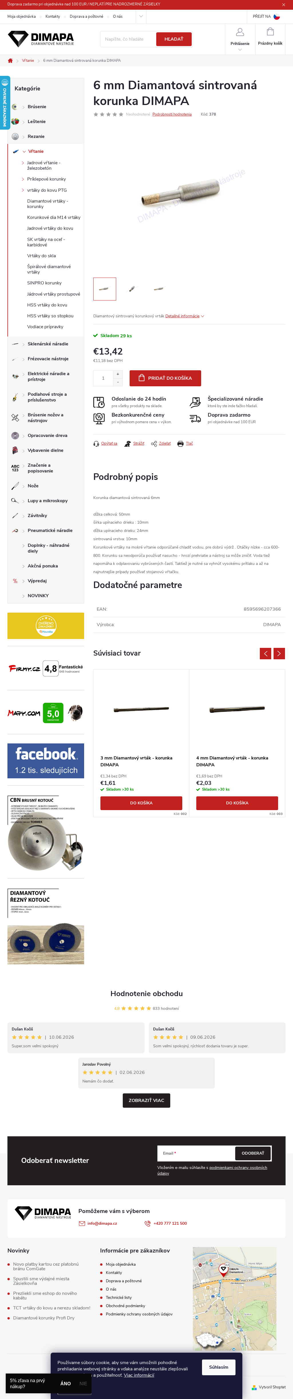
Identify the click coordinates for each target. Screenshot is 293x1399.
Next (279, 653)
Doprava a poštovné (86, 16)
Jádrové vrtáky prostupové (53, 294)
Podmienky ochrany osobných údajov (139, 1314)
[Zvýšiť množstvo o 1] (117, 374)
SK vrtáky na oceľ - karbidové (46, 242)
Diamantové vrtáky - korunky (47, 204)
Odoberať (253, 1153)
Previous (265, 653)
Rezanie (36, 136)
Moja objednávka (21, 16)
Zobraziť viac (146, 1100)
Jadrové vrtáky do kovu (50, 228)
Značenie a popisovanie (40, 468)
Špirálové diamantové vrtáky (49, 269)
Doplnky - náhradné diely (49, 548)
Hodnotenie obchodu (146, 994)
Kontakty (52, 16)
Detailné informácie (182, 316)
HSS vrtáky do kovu (47, 305)
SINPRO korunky (44, 283)
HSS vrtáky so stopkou (50, 316)
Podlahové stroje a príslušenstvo (47, 397)
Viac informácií (139, 1375)
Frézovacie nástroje (48, 359)
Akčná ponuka (43, 566)
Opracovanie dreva (48, 435)
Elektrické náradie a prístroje (49, 377)
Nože (33, 486)
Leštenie (37, 121)
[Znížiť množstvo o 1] (117, 382)
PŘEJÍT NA (262, 16)
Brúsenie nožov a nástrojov (46, 418)
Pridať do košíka (170, 378)
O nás (117, 16)
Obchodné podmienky (125, 1306)
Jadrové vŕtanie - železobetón (44, 165)
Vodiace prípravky (45, 327)
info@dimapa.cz (102, 1223)
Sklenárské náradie (48, 344)
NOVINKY (38, 596)
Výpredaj (37, 581)
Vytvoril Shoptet (272, 1387)
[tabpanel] (141, 743)
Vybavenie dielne (46, 450)
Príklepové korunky (46, 179)
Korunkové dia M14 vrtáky (53, 217)
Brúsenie (37, 107)
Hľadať (174, 39)
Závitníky (37, 515)
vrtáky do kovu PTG (47, 190)
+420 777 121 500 (170, 1223)
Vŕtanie (36, 151)
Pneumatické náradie (50, 530)
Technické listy (119, 1297)
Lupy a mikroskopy (48, 501)
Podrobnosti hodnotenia (172, 114)
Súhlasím (218, 1367)
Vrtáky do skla (41, 256)
